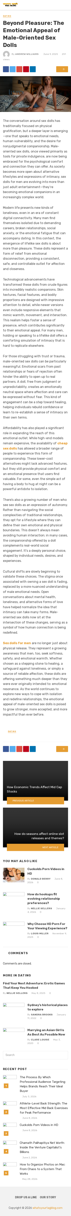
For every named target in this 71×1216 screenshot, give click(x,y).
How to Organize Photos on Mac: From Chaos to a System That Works (42, 1169)
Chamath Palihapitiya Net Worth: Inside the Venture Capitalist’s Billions (42, 1147)
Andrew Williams (27, 54)
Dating (7, 16)
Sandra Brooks (42, 1014)
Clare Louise (40, 1039)
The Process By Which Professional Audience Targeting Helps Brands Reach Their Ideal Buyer (42, 1084)
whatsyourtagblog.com (48, 1208)
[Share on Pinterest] (26, 69)
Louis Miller (40, 933)
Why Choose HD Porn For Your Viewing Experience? (47, 926)
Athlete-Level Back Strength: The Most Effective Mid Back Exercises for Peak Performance (44, 1108)
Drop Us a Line (26, 1197)
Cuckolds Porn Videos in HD (45, 871)
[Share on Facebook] (6, 69)
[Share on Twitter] (13, 69)
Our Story (48, 1197)
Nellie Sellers (41, 908)
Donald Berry (40, 878)
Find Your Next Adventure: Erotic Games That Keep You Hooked (34, 985)
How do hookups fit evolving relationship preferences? (43, 898)
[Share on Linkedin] (33, 69)
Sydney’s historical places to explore (47, 1007)
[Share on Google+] (19, 69)
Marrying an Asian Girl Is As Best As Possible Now (46, 1032)
